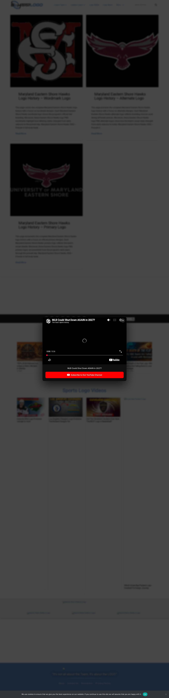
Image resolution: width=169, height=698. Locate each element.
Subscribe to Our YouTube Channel (86, 375)
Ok (145, 694)
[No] (166, 694)
